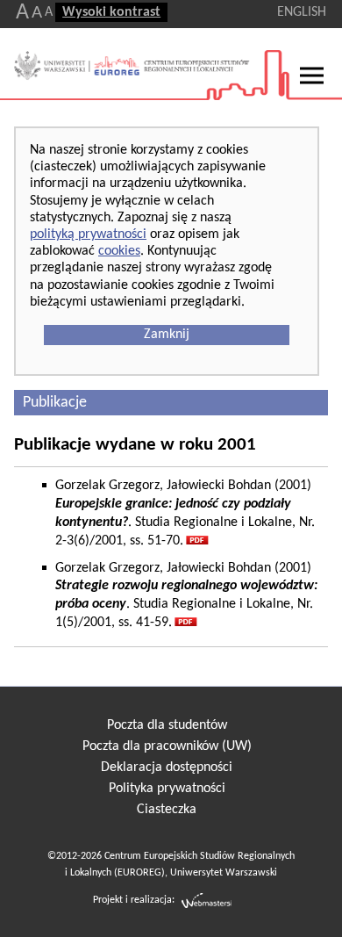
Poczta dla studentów (167, 725)
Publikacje (55, 402)
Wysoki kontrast (111, 12)
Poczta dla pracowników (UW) (167, 746)
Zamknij (166, 335)
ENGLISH (301, 12)
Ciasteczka (166, 810)
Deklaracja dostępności (166, 767)
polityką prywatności (88, 234)
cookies (119, 251)
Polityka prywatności (167, 789)
